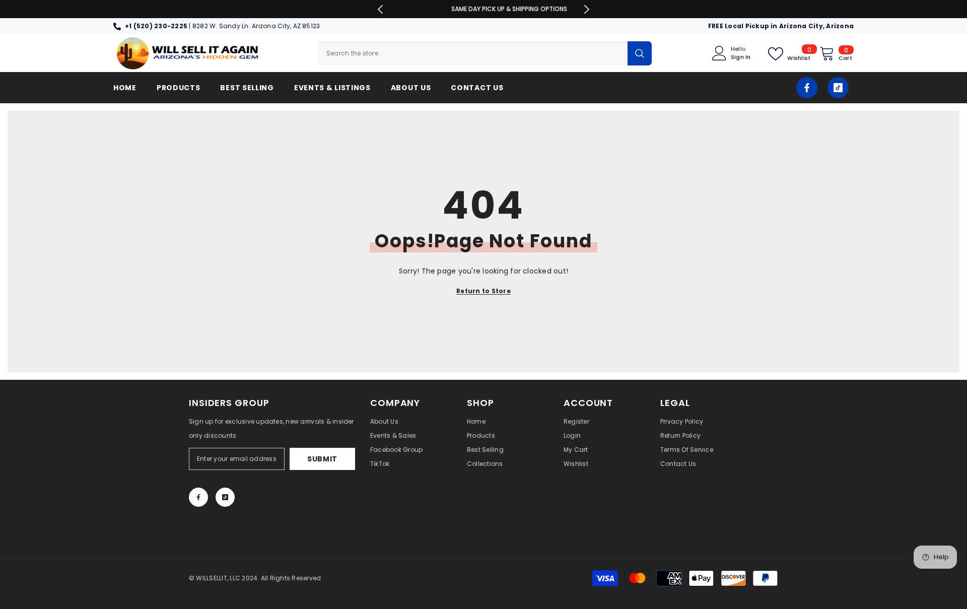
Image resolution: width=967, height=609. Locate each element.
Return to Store (483, 291)
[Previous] (380, 9)
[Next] (586, 9)
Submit (322, 459)
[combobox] (472, 53)
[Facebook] (806, 87)
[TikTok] (838, 87)
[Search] (484, 53)
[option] (484, 9)
